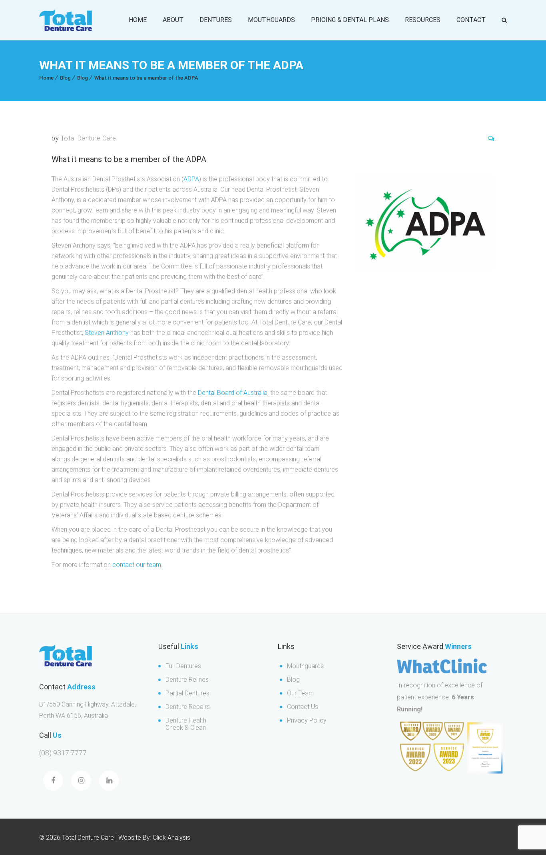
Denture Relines (187, 679)
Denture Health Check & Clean (185, 724)
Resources (422, 20)
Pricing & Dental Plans (350, 20)
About (173, 20)
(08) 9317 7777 (63, 753)
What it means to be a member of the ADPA (146, 78)
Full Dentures (183, 666)
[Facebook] (53, 781)
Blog (65, 78)
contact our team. (137, 565)
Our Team (300, 693)
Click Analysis (170, 837)
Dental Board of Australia (232, 392)
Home (138, 20)
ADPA (191, 179)
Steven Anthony (107, 332)
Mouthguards (271, 20)
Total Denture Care (88, 138)
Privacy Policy (307, 720)
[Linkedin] (109, 781)
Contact (471, 20)
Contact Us (302, 707)
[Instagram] (81, 781)
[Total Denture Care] (65, 20)
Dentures (215, 20)
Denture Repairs (187, 707)
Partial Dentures (187, 693)
